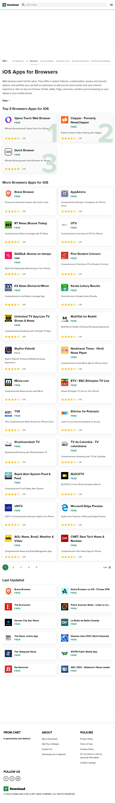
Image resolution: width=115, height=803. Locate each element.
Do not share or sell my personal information (91, 756)
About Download (49, 739)
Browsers (34, 61)
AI (27, 61)
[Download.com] (10, 5)
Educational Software (80, 61)
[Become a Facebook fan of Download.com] (6, 778)
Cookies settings (88, 762)
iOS (4, 61)
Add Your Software (50, 744)
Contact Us (47, 749)
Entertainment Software (100, 61)
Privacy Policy (86, 739)
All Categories (18, 61)
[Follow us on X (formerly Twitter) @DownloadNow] (12, 778)
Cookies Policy (87, 749)
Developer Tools (62, 61)
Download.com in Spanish (54, 754)
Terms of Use (86, 744)
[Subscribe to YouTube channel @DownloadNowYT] (18, 778)
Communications (47, 61)
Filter (5, 100)
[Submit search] (23, 4)
